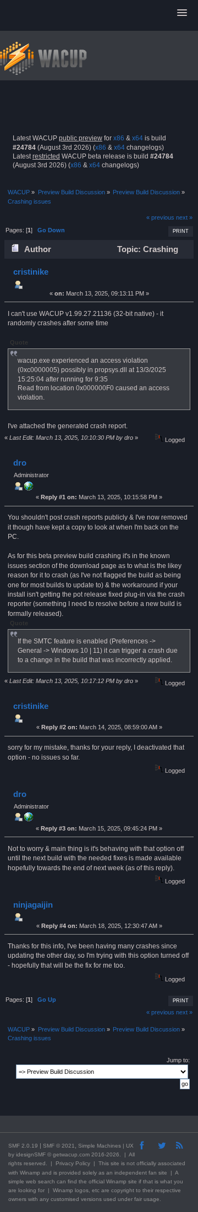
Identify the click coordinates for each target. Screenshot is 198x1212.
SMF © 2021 (59, 1146)
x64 (137, 138)
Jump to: (178, 1060)
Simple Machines (99, 1146)
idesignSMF (31, 1154)
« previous (160, 217)
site (115, 1163)
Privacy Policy (73, 1163)
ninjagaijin (33, 904)
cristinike (30, 271)
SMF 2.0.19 (23, 1146)
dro (19, 462)
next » (184, 217)
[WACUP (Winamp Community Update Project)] (28, 488)
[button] (182, 13)
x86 (118, 138)
